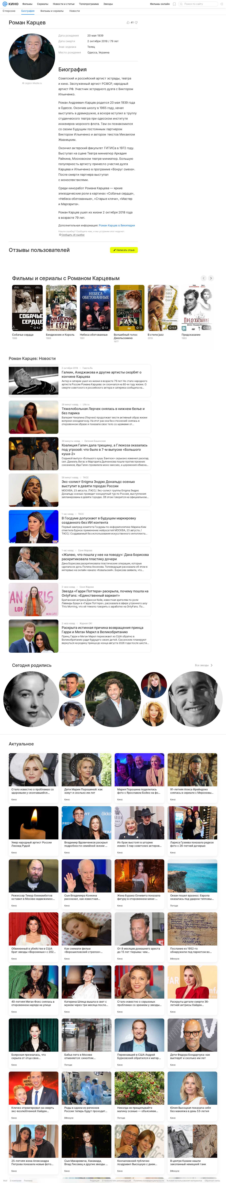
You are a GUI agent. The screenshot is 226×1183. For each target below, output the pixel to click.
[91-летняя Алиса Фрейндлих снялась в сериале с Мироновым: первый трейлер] (192, 778)
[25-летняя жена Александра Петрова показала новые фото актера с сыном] (33, 1149)
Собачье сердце (22, 334)
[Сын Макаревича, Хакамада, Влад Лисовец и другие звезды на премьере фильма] (86, 1149)
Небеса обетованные (94, 334)
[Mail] (5, 4)
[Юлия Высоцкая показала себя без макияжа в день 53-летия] (192, 1096)
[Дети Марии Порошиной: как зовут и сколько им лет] (86, 778)
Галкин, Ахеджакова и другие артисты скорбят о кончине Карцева (101, 374)
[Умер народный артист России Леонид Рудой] (33, 831)
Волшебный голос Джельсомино (125, 336)
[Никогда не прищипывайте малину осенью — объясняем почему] (139, 1096)
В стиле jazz (156, 334)
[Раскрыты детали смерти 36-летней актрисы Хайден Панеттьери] (192, 990)
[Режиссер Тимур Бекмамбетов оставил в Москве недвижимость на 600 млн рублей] (33, 884)
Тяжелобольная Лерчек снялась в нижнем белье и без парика (103, 411)
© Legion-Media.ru (32, 83)
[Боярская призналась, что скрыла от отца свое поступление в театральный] (33, 1043)
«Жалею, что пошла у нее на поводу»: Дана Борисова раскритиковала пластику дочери (105, 557)
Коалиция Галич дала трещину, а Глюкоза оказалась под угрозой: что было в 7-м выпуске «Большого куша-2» (104, 449)
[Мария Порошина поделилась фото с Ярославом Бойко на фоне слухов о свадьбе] (139, 778)
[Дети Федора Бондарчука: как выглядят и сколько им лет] (192, 1043)
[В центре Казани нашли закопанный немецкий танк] (192, 1149)
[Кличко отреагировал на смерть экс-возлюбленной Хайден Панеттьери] (33, 1096)
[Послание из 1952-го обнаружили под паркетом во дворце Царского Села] (192, 937)
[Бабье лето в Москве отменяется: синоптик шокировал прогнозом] (86, 1043)
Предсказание (191, 334)
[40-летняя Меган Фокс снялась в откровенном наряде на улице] (33, 990)
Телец (91, 46)
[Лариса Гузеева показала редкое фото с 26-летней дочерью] (192, 831)
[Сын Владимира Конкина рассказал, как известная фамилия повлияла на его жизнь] (86, 884)
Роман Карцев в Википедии (117, 225)
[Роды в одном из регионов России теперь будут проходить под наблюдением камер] (86, 1096)
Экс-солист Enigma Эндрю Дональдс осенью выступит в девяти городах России (98, 484)
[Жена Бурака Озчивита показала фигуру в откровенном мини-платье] (139, 884)
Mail (5, 1180)
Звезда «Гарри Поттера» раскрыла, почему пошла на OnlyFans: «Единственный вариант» (105, 593)
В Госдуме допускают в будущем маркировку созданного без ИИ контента (99, 520)
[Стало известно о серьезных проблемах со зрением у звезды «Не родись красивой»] (139, 990)
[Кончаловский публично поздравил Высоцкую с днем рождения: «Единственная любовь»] (139, 1149)
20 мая (91, 35)
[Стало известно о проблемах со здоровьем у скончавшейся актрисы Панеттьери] (33, 778)
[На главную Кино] (12, 4)
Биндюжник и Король (60, 334)
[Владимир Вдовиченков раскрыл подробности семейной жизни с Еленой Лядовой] (86, 831)
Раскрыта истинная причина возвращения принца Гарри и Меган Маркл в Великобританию (102, 630)
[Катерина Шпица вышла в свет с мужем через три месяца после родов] (86, 990)
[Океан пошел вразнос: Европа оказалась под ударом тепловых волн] (192, 884)
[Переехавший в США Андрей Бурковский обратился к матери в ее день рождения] (139, 1043)
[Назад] (204, 278)
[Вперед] (211, 278)
